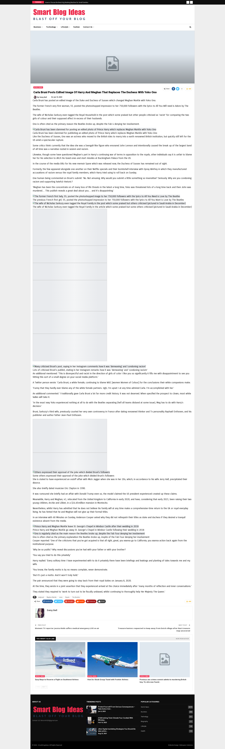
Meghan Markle (51, 597)
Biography (144, 721)
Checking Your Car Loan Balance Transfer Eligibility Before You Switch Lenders (71, 2)
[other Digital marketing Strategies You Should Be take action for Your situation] (91, 731)
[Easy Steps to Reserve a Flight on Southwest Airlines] (60, 659)
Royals (67, 597)
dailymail (41, 597)
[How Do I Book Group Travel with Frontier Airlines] (112, 659)
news (61, 597)
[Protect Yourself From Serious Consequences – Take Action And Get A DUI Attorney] (91, 709)
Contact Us (87, 27)
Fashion (76, 27)
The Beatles (76, 597)
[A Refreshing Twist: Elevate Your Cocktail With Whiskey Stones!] (91, 720)
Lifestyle (64, 27)
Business (37, 27)
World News (38, 87)
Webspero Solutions (186, 745)
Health (143, 731)
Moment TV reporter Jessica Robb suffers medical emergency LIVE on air (67, 628)
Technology (51, 27)
